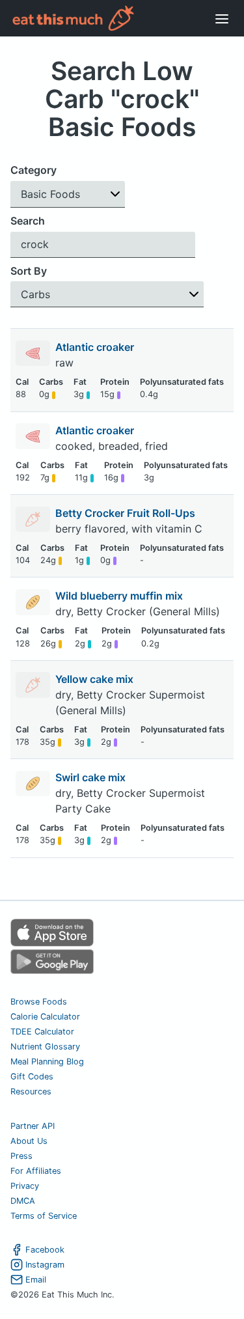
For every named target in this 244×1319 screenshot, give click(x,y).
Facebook (44, 1250)
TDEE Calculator (42, 1031)
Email (35, 1279)
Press (21, 1156)
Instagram (44, 1265)
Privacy (24, 1186)
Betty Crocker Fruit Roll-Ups (126, 513)
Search (27, 220)
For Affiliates (35, 1171)
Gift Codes (31, 1076)
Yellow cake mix (95, 679)
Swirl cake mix (91, 777)
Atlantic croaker (96, 347)
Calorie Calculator (45, 1016)
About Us (28, 1141)
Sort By (28, 270)
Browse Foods (38, 1002)
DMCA (22, 1201)
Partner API (32, 1126)
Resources (30, 1091)
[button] (67, 194)
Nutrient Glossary (45, 1046)
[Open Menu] (222, 18)
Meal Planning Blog (47, 1061)
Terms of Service (43, 1216)
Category (33, 169)
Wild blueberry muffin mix (120, 595)
